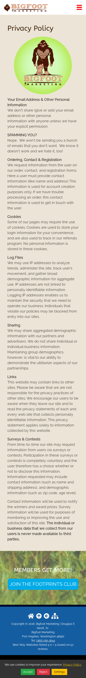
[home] (31, 616)
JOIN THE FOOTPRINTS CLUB (43, 584)
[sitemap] (55, 616)
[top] (39, 616)
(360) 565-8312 (45, 640)
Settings (59, 671)
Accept (28, 671)
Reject (43, 671)
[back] (46, 616)
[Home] (25, 7)
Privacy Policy (72, 664)
